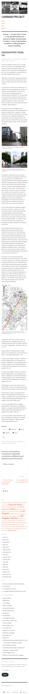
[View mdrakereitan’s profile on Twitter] (3, 491)
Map (3, 26)
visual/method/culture (8, 608)
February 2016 (6, 549)
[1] (16, 104)
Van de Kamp (23, 528)
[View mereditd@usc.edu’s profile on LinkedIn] (7, 491)
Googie (12, 507)
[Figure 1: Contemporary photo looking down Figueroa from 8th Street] (15, 136)
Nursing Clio (6, 613)
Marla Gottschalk (7, 605)
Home (3, 21)
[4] (16, 188)
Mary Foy (10, 522)
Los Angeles (19, 441)
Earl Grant (6, 505)
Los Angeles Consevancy (9, 589)
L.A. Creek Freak (7, 628)
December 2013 (7, 574)
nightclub (3, 524)
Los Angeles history (13, 517)
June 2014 (5, 562)
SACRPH (13, 524)
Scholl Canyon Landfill (20, 524)
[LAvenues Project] (14, 7)
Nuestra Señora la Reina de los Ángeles (13, 655)
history (14, 441)
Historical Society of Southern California (13, 584)
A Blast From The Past (9, 630)
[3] (5, 123)
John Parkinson (10, 511)
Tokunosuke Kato (17, 528)
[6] (22, 203)
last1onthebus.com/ (8, 625)
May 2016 (5, 544)
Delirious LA (6, 638)
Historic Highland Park (8, 652)
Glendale (9, 507)
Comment (21, 476)
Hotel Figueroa (19, 509)
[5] (11, 194)
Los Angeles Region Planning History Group (14, 591)
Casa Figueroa (24, 502)
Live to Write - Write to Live (10, 620)
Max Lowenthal (24, 522)
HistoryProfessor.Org (8, 610)
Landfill (19, 511)
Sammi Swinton (7, 598)
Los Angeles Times (21, 520)
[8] (20, 270)
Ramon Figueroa (8, 524)
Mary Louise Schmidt (17, 522)
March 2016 (6, 547)
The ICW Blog (6, 603)
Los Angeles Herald (15, 516)
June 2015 (5, 554)
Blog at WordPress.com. (7, 685)
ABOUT (3, 23)
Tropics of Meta (7, 623)
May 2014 (5, 564)
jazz (6, 511)
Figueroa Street (8, 441)
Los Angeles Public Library (12, 520)
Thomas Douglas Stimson (9, 528)
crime (3, 505)
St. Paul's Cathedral (11, 526)
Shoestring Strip (5, 526)
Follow (5, 674)
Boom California (7, 635)
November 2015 (7, 552)
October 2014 (6, 559)
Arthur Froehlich (14, 502)
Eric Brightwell (6, 615)
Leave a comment (10, 61)
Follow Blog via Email (8, 661)
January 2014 (6, 572)
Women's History (12, 530)
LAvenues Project (13, 16)
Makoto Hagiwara (5, 522)
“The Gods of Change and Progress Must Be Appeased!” (7, 482)
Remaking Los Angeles (9, 633)
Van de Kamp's (5, 530)
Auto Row (19, 502)
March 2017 (6, 540)
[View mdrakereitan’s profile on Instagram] (5, 491)
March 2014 (6, 569)
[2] (13, 118)
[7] (17, 253)
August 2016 (6, 542)
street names (13, 443)
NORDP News (6, 600)
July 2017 (5, 537)
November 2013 (7, 577)
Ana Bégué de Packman (6, 502)
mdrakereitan (17, 59)
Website (4, 28)
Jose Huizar (15, 511)
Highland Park (17, 507)
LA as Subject (6, 586)
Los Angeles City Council (14, 514)
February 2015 (6, 557)
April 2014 (5, 567)
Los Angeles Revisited (8, 618)
